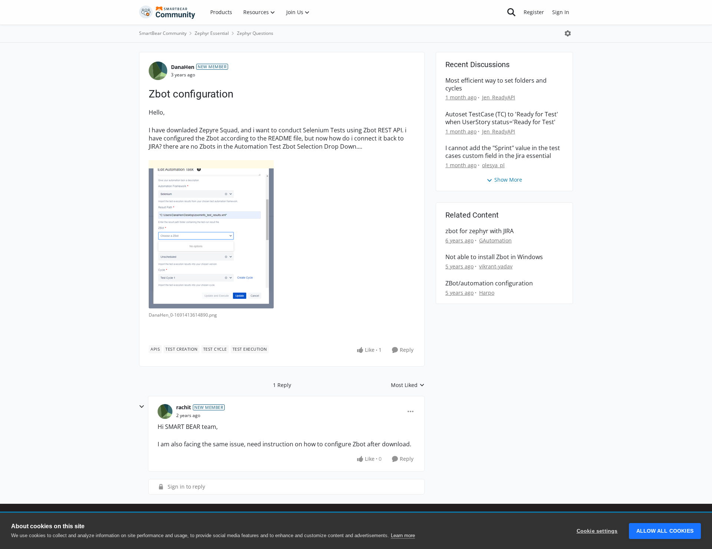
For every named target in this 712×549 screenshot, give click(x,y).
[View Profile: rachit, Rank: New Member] (165, 411)
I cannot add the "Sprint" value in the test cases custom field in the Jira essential (502, 152)
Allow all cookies (664, 531)
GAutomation (495, 240)
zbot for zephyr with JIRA (479, 231)
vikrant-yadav (495, 266)
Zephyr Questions (255, 33)
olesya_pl (493, 165)
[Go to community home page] (167, 12)
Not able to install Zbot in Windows (494, 257)
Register (534, 12)
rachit (183, 407)
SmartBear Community (163, 33)
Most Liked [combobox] (408, 385)
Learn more (403, 535)
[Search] (511, 12)
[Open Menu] (568, 33)
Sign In (560, 12)
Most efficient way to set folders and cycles (496, 84)
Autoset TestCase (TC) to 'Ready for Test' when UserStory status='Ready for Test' (501, 118)
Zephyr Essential (212, 33)
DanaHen (182, 66)
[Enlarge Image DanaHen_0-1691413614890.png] (211, 234)
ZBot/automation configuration (489, 283)
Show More (508, 179)
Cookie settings (597, 531)
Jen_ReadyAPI (498, 97)
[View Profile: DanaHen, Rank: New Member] (158, 71)
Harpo (486, 292)
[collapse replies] (141, 406)
